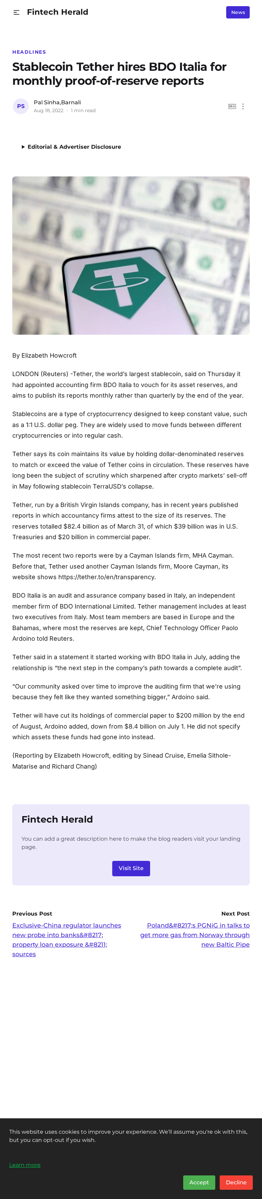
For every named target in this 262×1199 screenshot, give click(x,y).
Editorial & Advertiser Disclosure (74, 147)
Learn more (25, 1164)
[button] (16, 12)
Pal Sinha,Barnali (57, 102)
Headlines (29, 52)
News (238, 12)
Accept (199, 1182)
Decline (236, 1182)
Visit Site (131, 868)
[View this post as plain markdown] (232, 106)
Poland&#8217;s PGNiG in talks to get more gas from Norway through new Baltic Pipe (195, 935)
